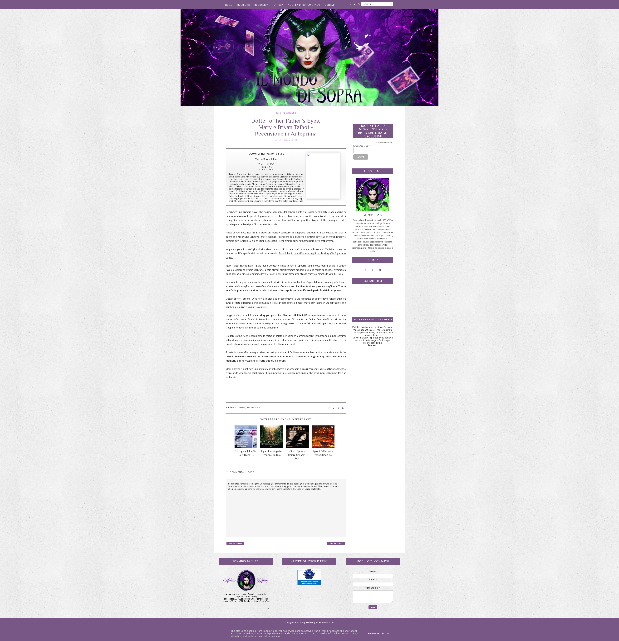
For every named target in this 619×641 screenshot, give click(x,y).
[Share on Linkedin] (343, 408)
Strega (278, 5)
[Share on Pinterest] (338, 408)
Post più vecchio (336, 543)
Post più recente (235, 543)
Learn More (373, 633)
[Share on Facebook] (328, 408)
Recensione (289, 113)
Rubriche (243, 5)
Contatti (330, 5)
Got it (385, 633)
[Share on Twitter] (334, 408)
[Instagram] (358, 3)
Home (228, 5)
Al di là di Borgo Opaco (304, 5)
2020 (278, 113)
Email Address (361, 145)
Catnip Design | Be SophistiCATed (316, 622)
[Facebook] (350, 3)
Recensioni (261, 5)
